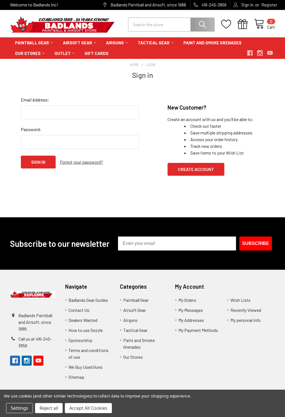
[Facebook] (250, 53)
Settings (19, 408)
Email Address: (35, 99)
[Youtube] (270, 53)
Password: (31, 129)
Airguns (115, 42)
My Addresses (191, 320)
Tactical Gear (153, 42)
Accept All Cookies (88, 408)
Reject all (49, 408)
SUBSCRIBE (255, 243)
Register (269, 4)
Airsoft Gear (77, 42)
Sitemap (76, 377)
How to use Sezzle (85, 330)
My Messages (190, 310)
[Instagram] (260, 53)
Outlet (63, 53)
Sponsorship (80, 340)
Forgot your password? (81, 162)
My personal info (245, 320)
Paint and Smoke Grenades (212, 42)
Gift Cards (97, 53)
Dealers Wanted (82, 320)
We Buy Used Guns (85, 367)
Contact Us (78, 310)
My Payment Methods (198, 330)
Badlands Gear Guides (88, 300)
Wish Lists (240, 300)
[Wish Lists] (229, 24)
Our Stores (28, 53)
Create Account (196, 169)
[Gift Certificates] (246, 24)
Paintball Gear (32, 42)
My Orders (187, 300)
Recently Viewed (245, 310)
